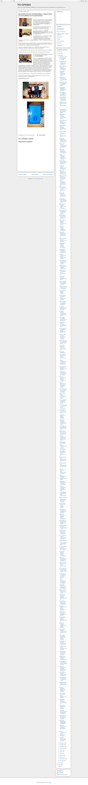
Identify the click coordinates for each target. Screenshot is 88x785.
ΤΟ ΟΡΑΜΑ (24, 4)
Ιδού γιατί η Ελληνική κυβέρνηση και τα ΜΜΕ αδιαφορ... (62, 625)
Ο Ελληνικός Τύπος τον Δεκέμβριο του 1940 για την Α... (62, 195)
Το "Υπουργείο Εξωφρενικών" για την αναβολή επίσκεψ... (63, 663)
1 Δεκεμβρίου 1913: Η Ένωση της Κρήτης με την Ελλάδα (63, 712)
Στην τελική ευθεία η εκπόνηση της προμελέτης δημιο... (63, 84)
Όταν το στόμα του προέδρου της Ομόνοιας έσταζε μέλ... (62, 303)
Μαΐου (61, 753)
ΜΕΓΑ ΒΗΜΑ (59, 45)
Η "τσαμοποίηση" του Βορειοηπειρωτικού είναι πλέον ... (62, 465)
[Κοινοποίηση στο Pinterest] (44, 135)
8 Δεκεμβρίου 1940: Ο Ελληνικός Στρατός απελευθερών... (62, 553)
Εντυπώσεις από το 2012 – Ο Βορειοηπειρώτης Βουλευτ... (62, 63)
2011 (59, 762)
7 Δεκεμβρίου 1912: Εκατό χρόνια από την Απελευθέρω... (62, 586)
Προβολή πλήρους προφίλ (62, 774)
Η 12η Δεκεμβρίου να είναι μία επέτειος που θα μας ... (62, 401)
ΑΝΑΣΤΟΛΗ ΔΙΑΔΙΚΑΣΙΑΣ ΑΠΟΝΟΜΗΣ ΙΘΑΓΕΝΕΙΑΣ (62, 722)
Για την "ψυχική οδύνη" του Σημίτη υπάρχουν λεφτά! (62, 505)
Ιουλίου (61, 750)
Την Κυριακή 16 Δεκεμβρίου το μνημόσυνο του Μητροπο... (62, 511)
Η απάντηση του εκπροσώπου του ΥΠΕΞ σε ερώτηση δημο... (62, 576)
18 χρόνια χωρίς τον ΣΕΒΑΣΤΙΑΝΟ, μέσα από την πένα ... (62, 459)
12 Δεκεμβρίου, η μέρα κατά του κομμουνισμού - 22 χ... (63, 411)
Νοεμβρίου (62, 743)
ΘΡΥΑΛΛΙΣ (59, 43)
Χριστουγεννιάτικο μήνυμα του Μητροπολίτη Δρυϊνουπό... (63, 177)
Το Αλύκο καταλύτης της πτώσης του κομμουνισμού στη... (62, 438)
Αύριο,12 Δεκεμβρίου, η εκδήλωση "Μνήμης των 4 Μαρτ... (62, 477)
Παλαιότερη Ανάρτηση (48, 174)
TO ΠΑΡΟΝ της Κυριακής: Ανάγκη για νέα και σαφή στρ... (62, 674)
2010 (59, 764)
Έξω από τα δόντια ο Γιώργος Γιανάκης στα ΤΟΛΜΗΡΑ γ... (62, 228)
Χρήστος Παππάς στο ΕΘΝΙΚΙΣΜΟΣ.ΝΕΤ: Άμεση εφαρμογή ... (62, 499)
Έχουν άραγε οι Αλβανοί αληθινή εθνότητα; (62, 416)
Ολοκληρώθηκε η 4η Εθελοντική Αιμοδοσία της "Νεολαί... (62, 522)
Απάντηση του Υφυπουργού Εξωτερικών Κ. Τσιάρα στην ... (62, 602)
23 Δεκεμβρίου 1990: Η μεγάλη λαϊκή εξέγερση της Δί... (63, 200)
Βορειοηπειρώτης (60, 41)
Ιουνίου (61, 751)
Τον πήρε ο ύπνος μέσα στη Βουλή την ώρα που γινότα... (63, 548)
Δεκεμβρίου (62, 56)
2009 (59, 766)
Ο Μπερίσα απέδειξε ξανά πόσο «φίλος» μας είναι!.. (62, 739)
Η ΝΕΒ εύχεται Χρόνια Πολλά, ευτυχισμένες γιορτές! (62, 216)
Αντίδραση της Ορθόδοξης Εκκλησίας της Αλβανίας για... (62, 251)
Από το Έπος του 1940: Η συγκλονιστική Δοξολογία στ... (62, 537)
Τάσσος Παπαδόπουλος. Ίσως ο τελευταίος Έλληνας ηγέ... (63, 447)
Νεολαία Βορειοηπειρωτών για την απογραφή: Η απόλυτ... (62, 385)
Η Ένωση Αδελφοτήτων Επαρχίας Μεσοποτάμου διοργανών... (62, 668)
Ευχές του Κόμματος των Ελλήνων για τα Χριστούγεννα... (63, 172)
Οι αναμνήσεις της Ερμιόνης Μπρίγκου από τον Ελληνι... (63, 122)
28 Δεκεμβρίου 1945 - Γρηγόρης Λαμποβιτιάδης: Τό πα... (63, 116)
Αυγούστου (62, 748)
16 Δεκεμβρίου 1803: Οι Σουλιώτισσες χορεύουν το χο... (62, 347)
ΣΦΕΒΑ (58, 39)
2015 (59, 51)
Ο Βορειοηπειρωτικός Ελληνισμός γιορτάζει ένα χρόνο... (63, 110)
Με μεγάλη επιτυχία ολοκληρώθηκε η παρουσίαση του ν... (62, 313)
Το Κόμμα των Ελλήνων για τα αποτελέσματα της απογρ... (62, 373)
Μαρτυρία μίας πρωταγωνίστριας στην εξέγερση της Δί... (62, 189)
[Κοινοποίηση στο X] (42, 135)
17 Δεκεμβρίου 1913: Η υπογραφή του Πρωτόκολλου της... (62, 324)
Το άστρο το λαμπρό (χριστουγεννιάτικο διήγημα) (63, 167)
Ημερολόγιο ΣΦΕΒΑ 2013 (62, 352)
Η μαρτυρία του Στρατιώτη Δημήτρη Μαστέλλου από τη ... (63, 597)
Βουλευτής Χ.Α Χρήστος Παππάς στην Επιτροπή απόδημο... (62, 336)
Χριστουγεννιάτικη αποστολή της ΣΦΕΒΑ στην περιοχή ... (63, 211)
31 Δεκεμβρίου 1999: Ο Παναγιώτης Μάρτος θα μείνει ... (62, 73)
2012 (59, 55)
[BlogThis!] (41, 135)
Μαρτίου (61, 757)
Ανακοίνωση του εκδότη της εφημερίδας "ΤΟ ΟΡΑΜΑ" (63, 613)
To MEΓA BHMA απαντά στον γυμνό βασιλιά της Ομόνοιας (62, 99)
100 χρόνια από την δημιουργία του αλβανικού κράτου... (62, 679)
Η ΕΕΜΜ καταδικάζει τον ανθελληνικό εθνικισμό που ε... (62, 362)
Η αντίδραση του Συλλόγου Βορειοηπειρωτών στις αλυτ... (62, 643)
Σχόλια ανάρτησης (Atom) (38, 178)
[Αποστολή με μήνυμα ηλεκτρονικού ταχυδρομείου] (39, 135)
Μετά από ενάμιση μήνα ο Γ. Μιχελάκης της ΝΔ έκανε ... (63, 240)
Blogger (49, 782)
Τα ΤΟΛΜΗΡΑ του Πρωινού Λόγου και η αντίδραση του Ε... (63, 570)
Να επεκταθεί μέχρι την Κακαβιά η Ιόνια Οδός (62, 278)
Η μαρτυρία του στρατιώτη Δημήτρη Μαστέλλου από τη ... (63, 619)
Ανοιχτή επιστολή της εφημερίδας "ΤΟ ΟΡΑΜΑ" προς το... (62, 283)
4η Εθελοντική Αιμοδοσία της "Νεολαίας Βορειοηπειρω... (63, 658)
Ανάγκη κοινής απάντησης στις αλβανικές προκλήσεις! (63, 267)
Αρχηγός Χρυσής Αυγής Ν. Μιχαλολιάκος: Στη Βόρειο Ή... (62, 68)
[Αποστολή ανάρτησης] (37, 135)
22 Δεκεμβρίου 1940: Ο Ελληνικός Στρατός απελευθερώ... (62, 245)
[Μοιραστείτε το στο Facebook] (43, 135)
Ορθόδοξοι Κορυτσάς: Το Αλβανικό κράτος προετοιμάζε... (62, 516)
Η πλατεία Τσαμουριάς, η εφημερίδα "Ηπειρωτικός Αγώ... (62, 488)
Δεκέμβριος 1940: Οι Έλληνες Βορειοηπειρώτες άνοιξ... (63, 527)
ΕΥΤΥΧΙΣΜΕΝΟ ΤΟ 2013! (62, 59)
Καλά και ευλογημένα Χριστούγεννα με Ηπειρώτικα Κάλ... (62, 183)
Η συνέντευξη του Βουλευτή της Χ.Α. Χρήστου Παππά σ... (62, 717)
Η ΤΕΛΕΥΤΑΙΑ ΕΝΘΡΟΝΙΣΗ (62, 443)
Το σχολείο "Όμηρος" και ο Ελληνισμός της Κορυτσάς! (63, 308)
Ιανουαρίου (62, 760)
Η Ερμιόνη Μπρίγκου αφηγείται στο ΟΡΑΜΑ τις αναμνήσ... (62, 689)
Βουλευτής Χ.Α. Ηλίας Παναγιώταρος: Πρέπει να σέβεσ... (62, 396)
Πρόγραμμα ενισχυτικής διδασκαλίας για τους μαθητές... (63, 151)
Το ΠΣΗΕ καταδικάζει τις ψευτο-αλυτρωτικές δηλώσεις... (62, 733)
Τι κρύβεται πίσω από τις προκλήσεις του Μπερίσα (63, 648)
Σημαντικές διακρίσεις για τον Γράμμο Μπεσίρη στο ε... (62, 727)
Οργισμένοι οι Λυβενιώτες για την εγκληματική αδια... (63, 79)
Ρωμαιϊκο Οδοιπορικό (61, 31)
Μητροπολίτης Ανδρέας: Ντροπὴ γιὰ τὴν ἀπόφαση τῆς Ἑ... (62, 631)
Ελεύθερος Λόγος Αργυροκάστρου (60, 29)
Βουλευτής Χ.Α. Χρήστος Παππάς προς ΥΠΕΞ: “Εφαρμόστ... (62, 206)
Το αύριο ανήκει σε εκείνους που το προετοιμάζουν (63, 287)
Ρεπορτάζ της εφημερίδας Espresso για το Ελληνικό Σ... (63, 89)
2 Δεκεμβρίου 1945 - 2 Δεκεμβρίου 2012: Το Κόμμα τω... (63, 701)
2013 (59, 53)
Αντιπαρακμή (59, 36)
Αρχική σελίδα (35, 174)
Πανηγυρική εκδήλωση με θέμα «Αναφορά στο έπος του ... (63, 140)
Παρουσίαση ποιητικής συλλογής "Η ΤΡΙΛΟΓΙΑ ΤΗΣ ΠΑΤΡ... (62, 422)
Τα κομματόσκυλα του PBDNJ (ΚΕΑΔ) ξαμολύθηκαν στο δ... (62, 330)
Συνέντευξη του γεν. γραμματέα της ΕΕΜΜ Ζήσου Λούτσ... (62, 94)
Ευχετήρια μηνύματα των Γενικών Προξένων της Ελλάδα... (62, 256)
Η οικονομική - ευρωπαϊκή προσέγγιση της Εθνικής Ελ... (63, 319)
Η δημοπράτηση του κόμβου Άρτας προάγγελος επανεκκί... (62, 297)
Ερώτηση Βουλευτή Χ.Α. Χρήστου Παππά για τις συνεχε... (62, 378)
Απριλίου (61, 755)
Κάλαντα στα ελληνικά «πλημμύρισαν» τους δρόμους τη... (63, 145)
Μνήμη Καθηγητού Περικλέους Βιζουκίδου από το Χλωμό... (62, 156)
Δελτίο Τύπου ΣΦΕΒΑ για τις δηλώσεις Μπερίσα (62, 707)
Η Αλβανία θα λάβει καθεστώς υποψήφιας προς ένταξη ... (63, 483)
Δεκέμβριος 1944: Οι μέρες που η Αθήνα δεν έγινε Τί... (63, 684)
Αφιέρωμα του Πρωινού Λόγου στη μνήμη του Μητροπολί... (63, 432)
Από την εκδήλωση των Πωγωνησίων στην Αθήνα (62, 581)
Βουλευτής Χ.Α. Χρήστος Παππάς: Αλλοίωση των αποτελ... (62, 222)
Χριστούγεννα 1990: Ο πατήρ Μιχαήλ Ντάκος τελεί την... (62, 162)
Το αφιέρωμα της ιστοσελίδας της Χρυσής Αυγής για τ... (63, 427)
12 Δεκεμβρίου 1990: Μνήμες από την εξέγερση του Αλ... (62, 453)
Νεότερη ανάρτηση (22, 174)
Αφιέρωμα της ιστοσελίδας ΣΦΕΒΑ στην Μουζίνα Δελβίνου (62, 637)
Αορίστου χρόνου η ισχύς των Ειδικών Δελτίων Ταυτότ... (63, 591)
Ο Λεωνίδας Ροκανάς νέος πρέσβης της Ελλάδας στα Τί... (62, 234)
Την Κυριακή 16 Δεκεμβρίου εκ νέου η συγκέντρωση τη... (62, 356)
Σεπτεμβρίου (62, 746)
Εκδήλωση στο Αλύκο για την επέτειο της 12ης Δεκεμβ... (62, 532)
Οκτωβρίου (62, 744)
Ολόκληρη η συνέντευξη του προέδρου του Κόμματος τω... (62, 559)
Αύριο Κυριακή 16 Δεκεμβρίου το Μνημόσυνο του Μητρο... (63, 368)
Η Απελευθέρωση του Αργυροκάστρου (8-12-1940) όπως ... (62, 542)
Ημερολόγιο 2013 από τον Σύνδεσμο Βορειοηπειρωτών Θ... (62, 127)
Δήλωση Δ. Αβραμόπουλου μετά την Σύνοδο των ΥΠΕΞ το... (63, 608)
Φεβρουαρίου (62, 758)
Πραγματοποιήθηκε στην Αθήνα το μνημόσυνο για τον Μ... (63, 342)
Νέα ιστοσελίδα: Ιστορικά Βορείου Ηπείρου (62, 292)
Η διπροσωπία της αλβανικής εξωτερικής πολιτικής (62, 653)
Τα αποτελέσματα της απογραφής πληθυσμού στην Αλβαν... (63, 390)
